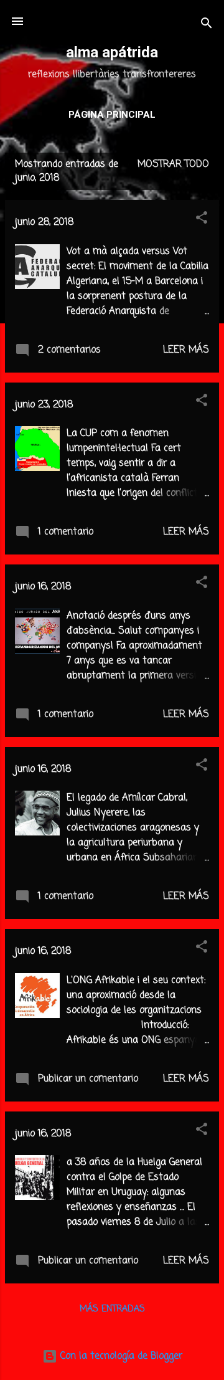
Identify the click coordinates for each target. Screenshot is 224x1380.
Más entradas (112, 1309)
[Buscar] (206, 25)
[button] (201, 220)
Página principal (112, 114)
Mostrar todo (173, 164)
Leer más (186, 350)
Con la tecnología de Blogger (119, 1356)
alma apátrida (112, 52)
